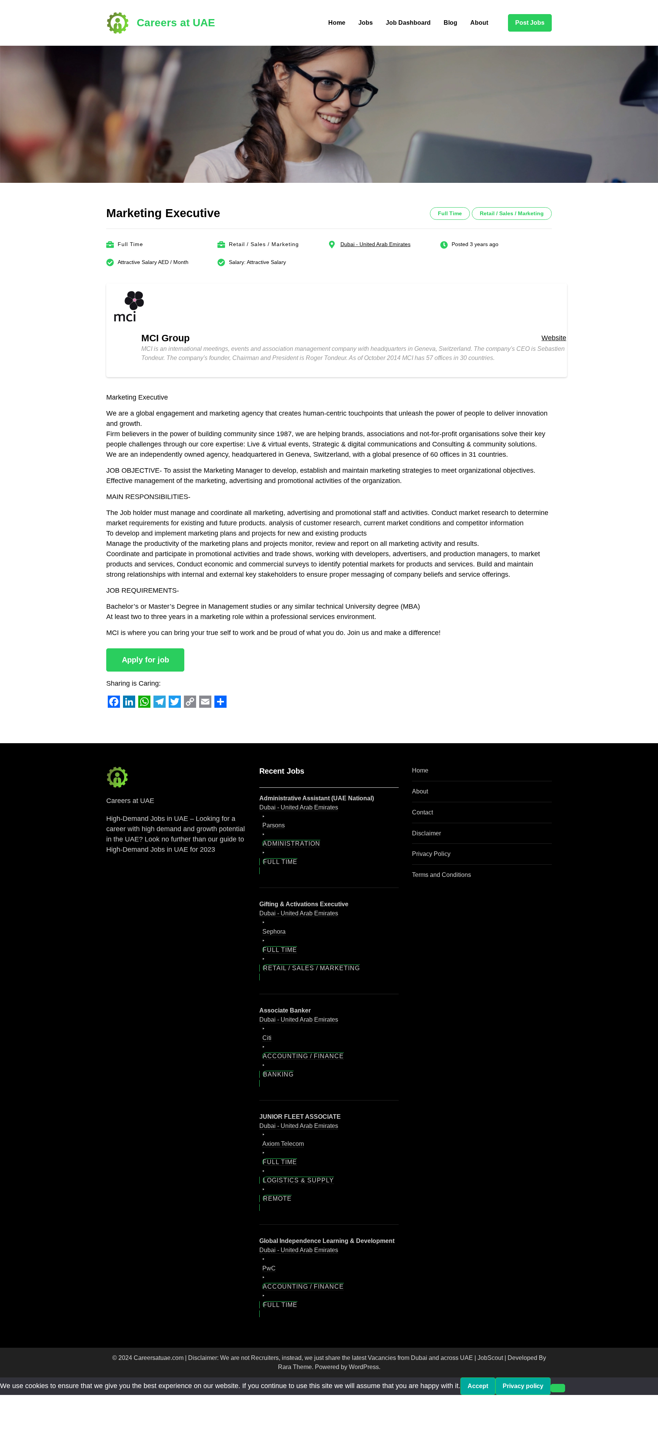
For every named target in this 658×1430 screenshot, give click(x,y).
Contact (422, 812)
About (479, 22)
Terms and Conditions (441, 875)
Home (336, 22)
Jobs (365, 22)
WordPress (364, 1367)
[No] (558, 1388)
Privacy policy (523, 1386)
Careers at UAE (176, 23)
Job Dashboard (408, 22)
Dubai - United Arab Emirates (375, 244)
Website (553, 338)
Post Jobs (530, 22)
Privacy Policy (431, 854)
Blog (450, 22)
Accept (478, 1386)
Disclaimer (426, 833)
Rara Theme (295, 1367)
